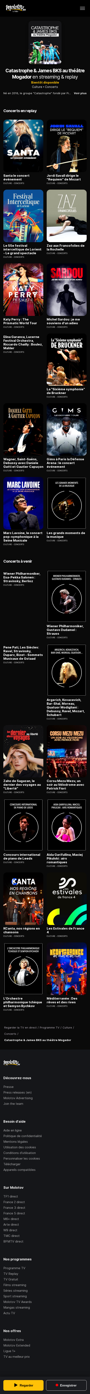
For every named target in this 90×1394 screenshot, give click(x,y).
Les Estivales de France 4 (65, 930)
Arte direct (11, 1224)
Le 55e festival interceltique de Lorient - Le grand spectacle (22, 249)
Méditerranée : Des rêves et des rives (62, 1000)
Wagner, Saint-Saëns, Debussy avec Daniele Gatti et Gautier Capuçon (23, 463)
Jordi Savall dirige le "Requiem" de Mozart (64, 177)
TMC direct (11, 1236)
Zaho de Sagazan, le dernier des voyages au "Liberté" (22, 784)
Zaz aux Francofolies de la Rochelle (66, 247)
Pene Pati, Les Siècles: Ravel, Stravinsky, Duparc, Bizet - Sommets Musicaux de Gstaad (23, 653)
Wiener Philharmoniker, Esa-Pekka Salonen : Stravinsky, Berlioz (21, 577)
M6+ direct (11, 1219)
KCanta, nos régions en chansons (21, 930)
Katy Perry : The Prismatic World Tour (20, 321)
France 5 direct (14, 1213)
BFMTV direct (13, 1241)
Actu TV (9, 1313)
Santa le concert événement (16, 177)
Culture (37, 87)
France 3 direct (14, 1208)
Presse (8, 1087)
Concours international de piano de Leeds (21, 856)
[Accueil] (15, 8)
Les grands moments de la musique (66, 535)
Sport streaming (15, 1296)
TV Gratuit (10, 1279)
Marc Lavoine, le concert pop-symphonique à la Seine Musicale (22, 536)
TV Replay (10, 1274)
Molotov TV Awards (17, 1302)
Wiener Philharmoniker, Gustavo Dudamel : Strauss (65, 630)
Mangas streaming (16, 1307)
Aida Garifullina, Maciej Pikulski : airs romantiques (65, 858)
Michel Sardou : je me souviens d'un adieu (63, 321)
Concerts (51, 87)
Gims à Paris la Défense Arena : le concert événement (65, 463)
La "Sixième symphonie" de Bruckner (66, 391)
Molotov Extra (13, 1340)
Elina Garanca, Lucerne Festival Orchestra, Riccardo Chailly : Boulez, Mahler (23, 342)
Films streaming (14, 1285)
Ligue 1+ (9, 1351)
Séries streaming (15, 1291)
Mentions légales (15, 1142)
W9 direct (10, 1230)
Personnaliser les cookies (21, 1158)
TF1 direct (10, 1196)
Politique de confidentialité (22, 1136)
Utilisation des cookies (19, 1147)
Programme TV (14, 1268)
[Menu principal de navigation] (82, 8)
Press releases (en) (17, 1092)
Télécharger (12, 1164)
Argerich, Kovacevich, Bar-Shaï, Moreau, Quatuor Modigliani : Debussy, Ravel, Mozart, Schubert (66, 707)
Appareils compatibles (19, 1170)
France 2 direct (14, 1202)
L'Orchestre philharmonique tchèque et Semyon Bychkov (22, 1002)
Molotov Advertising (18, 1098)
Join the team (13, 1104)
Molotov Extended (16, 1345)
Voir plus (80, 93)
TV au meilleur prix (16, 1357)
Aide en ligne (12, 1130)
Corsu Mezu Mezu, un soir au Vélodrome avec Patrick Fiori (65, 784)
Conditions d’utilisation (19, 1153)
